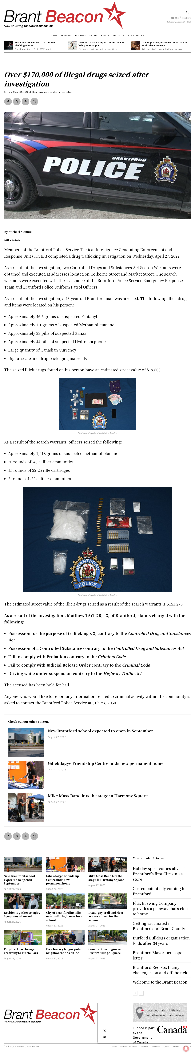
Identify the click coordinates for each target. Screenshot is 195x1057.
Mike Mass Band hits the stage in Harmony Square (98, 795)
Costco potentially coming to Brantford (159, 891)
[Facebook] (8, 101)
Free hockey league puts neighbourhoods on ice (63, 951)
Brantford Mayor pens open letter (159, 955)
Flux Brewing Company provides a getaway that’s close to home (161, 908)
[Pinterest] (25, 101)
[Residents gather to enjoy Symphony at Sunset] (23, 901)
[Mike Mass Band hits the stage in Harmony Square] (26, 807)
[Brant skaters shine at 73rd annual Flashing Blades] (8, 45)
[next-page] (141, 993)
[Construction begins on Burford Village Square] (107, 938)
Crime (7, 91)
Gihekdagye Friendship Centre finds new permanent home (106, 763)
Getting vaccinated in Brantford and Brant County (159, 925)
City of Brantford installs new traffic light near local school (64, 916)
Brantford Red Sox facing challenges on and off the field (161, 969)
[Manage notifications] (186, 1049)
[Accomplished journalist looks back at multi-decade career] (135, 45)
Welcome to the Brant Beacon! (161, 982)
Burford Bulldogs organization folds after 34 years (161, 940)
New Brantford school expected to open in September (100, 731)
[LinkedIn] (104, 1037)
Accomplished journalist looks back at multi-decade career (164, 44)
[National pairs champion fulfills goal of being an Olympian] (72, 45)
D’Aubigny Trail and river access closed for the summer (105, 916)
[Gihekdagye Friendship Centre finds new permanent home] (26, 775)
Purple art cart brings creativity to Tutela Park (21, 951)
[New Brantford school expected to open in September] (26, 742)
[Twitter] (17, 101)
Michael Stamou (20, 232)
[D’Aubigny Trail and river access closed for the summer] (107, 901)
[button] (187, 12)
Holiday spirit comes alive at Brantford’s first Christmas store (159, 874)
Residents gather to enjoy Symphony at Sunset (22, 914)
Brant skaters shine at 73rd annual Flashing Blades (35, 44)
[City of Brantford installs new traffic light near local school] (65, 901)
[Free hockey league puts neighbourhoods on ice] (65, 938)
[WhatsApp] (34, 101)
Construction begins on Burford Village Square (104, 951)
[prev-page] (135, 993)
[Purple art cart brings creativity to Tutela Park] (23, 938)
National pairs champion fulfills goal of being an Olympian (101, 44)
